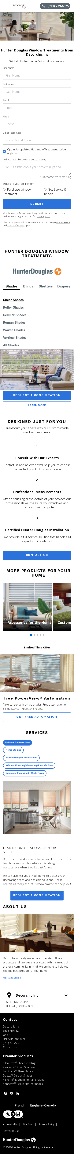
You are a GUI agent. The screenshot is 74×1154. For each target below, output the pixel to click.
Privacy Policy (63, 222)
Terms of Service (15, 225)
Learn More (37, 405)
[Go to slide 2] (34, 635)
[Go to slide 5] (43, 635)
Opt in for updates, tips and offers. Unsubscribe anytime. (36, 151)
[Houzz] (17, 1093)
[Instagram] (5, 1093)
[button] (6, 6)
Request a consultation (37, 895)
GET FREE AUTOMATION (37, 717)
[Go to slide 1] (31, 635)
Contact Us (37, 555)
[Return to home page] (23, 6)
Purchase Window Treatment (17, 191)
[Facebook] (11, 1093)
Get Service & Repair (55, 191)
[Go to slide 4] (40, 635)
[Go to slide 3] (37, 635)
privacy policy (43, 216)
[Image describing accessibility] (13, 1114)
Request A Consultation (37, 395)
